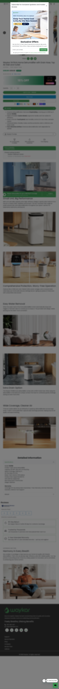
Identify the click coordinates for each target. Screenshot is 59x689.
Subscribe (43, 50)
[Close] (46, 6)
